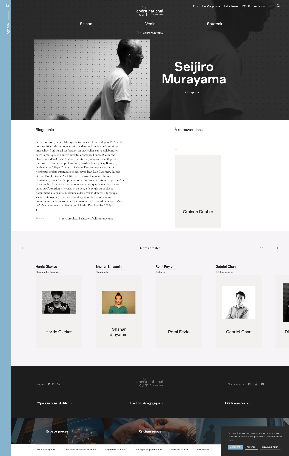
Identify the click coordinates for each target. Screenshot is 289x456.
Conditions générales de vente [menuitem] (80, 449)
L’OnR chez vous (253, 6)
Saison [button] (86, 23)
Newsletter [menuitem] (203, 449)
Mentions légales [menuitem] (46, 449)
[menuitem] (195, 6)
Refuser (251, 447)
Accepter (235, 447)
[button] (278, 5)
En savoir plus (270, 447)
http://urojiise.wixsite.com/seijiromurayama (86, 218)
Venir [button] (150, 23)
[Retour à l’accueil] (150, 11)
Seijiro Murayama (153, 33)
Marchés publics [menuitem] (179, 449)
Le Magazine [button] (211, 6)
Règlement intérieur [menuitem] (115, 449)
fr (194, 6)
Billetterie (231, 6)
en (53, 384)
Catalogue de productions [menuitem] (148, 449)
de (58, 384)
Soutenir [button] (215, 23)
